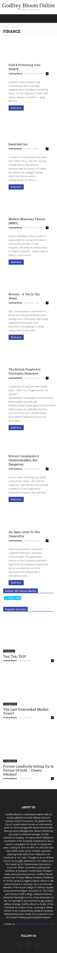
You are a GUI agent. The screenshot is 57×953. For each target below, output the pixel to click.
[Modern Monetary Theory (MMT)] (28, 210)
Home (6, 26)
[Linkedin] (28, 945)
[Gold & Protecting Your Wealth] (28, 56)
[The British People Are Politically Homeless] (28, 360)
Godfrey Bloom (15, 73)
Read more (16, 108)
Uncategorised (10, 704)
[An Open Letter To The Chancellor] (28, 523)
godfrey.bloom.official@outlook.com (34, 923)
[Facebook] (20, 945)
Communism (9, 651)
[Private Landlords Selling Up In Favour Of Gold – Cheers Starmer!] (28, 744)
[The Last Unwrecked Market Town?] (28, 687)
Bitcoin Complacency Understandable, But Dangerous (24, 460)
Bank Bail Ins (18, 144)
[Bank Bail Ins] (28, 131)
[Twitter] (37, 945)
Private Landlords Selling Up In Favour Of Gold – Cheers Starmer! (28, 770)
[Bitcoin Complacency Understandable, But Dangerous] (28, 451)
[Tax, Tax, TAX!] (28, 634)
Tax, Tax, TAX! (14, 656)
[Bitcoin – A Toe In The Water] (28, 285)
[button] (52, 18)
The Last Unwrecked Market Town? (25, 711)
